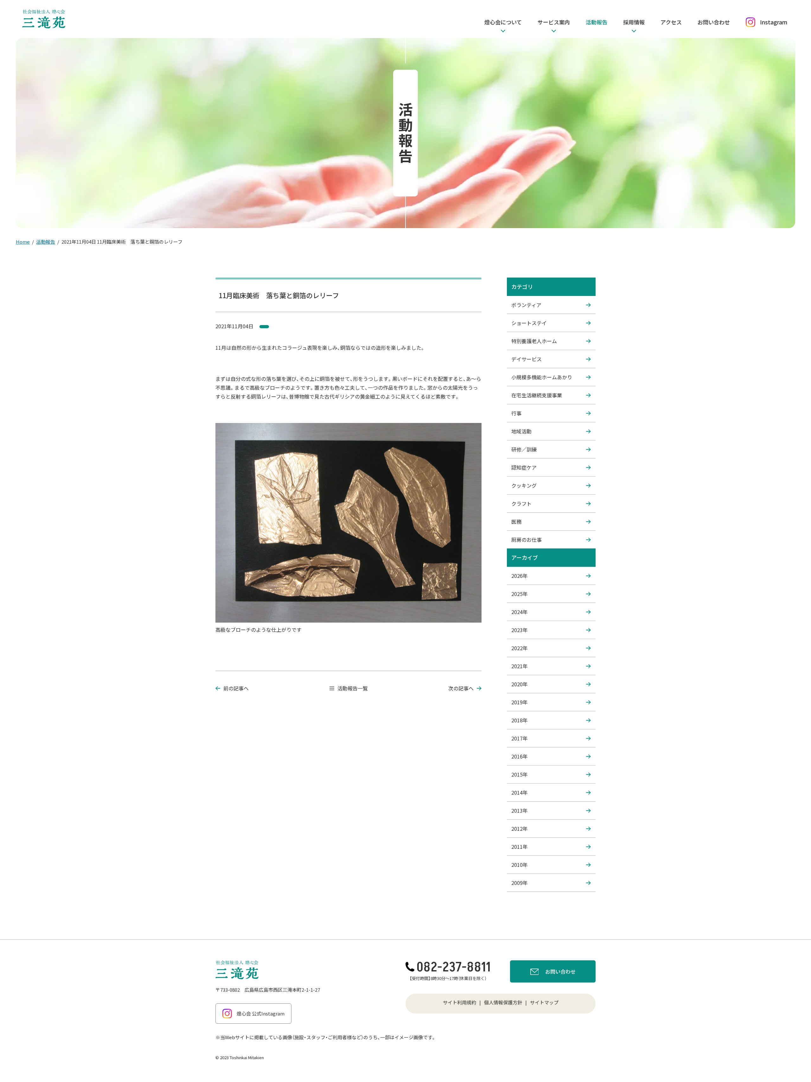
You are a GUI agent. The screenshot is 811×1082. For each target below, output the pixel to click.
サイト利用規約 (459, 1002)
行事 (516, 413)
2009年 (519, 883)
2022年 (519, 648)
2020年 (519, 684)
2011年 (519, 846)
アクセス (671, 22)
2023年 (519, 630)
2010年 (519, 864)
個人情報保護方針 (503, 1002)
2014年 (519, 792)
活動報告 (596, 22)
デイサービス (526, 359)
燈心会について (503, 22)
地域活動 (521, 431)
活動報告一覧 (352, 688)
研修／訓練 (524, 449)
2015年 (519, 774)
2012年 (519, 828)
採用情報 (634, 22)
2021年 (519, 666)
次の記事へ (461, 688)
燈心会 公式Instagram (260, 1013)
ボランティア (526, 305)
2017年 (519, 738)
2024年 (519, 612)
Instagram (773, 22)
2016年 (519, 756)
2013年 (519, 810)
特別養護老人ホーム (534, 341)
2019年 (519, 702)
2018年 (519, 720)
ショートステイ (529, 323)
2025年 (519, 594)
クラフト (521, 503)
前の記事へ (236, 688)
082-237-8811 (454, 967)
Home (23, 241)
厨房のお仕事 (526, 539)
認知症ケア (524, 467)
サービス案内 (554, 22)
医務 (516, 521)
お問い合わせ (714, 22)
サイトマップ (544, 1002)
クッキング (524, 485)
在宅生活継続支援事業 (536, 395)
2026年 (519, 575)
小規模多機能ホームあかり (541, 377)
